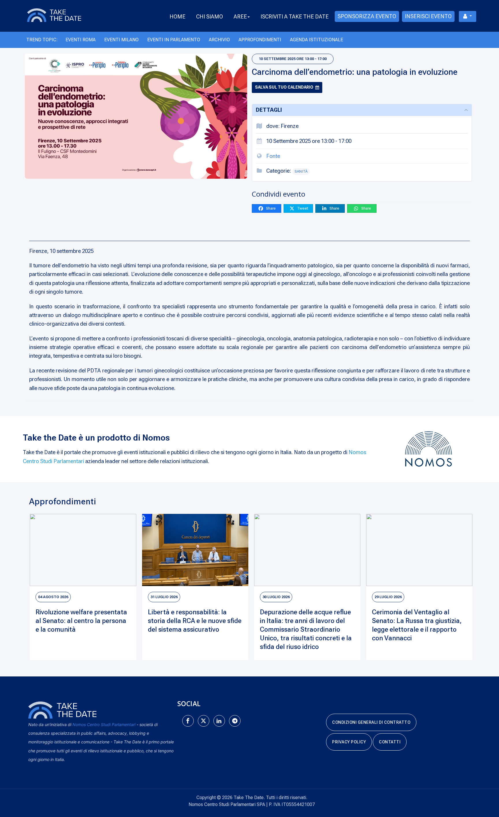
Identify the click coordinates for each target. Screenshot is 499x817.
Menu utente (467, 16)
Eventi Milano (121, 39)
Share (270, 208)
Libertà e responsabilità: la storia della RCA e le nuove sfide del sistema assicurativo (194, 620)
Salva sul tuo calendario (284, 87)
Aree (240, 16)
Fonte (273, 156)
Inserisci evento (428, 16)
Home (177, 16)
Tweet (302, 208)
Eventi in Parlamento (173, 39)
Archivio (219, 39)
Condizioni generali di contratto (371, 722)
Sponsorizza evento (367, 16)
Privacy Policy (349, 742)
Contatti (390, 742)
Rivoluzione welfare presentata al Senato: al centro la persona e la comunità (81, 620)
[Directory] (61, 15)
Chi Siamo (209, 16)
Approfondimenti (260, 39)
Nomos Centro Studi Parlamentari (103, 724)
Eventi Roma (81, 39)
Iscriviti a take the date (294, 16)
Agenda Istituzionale (316, 39)
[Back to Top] (484, 794)
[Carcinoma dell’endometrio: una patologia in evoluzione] (136, 116)
